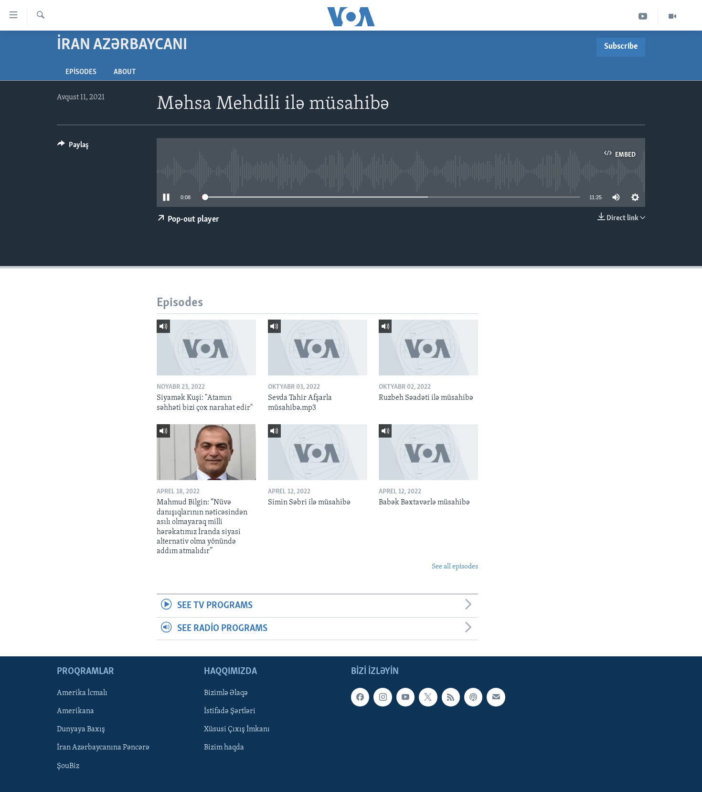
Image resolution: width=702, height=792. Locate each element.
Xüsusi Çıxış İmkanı (237, 729)
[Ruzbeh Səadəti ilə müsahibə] (428, 347)
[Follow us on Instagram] (382, 697)
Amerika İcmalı (82, 693)
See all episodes (455, 566)
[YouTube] (643, 16)
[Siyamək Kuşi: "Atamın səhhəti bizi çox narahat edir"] (206, 347)
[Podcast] (473, 697)
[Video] (672, 16)
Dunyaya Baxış (81, 729)
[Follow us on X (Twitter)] (428, 697)
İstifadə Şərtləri (229, 711)
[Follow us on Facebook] (360, 697)
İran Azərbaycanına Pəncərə (103, 747)
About (125, 72)
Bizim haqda (224, 747)
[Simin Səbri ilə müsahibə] (317, 452)
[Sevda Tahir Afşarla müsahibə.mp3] (317, 347)
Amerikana (75, 711)
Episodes (80, 72)
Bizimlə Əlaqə (226, 693)
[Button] (73, 147)
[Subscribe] (496, 697)
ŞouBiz (68, 766)
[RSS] (451, 697)
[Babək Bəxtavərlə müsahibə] (428, 452)
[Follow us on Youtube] (405, 697)
